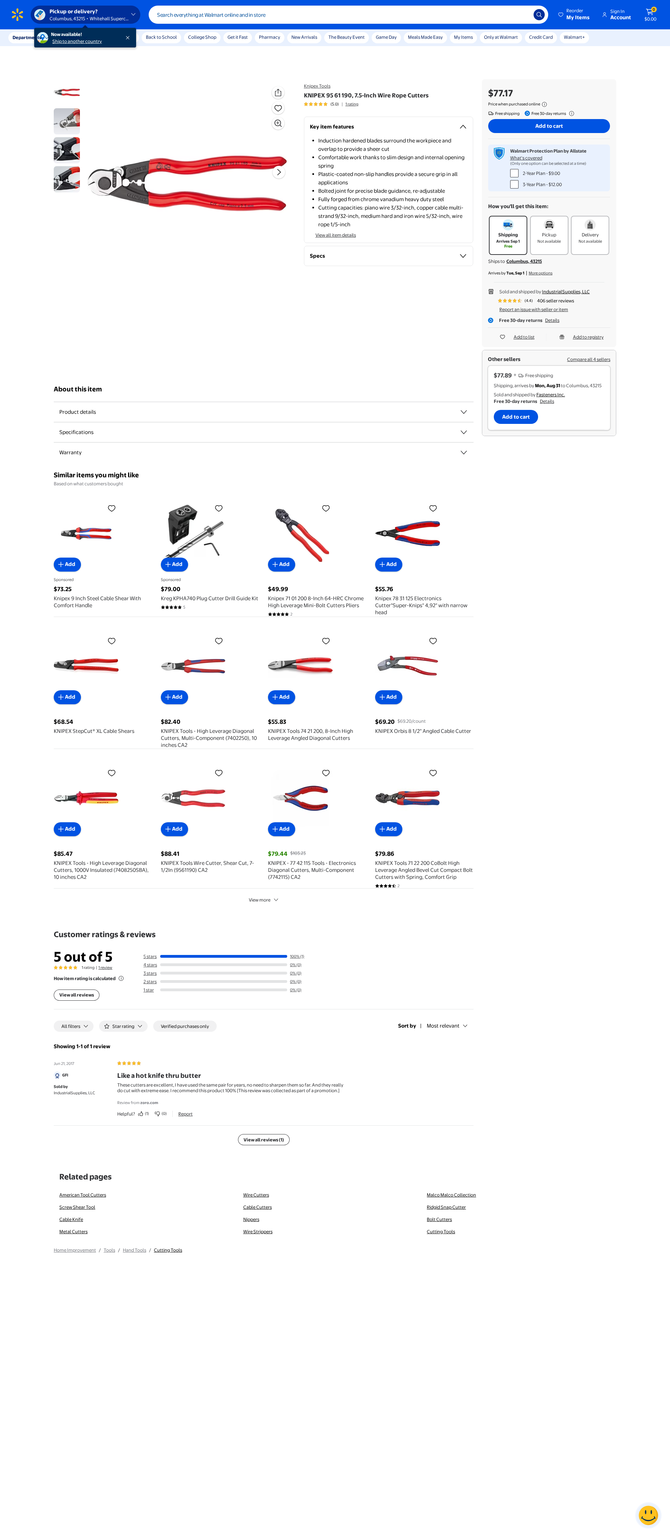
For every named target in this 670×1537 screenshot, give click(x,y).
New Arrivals (304, 37)
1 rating (351, 104)
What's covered (526, 157)
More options (540, 273)
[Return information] (570, 113)
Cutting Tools (441, 1231)
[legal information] (544, 104)
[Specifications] (464, 432)
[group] (331, 104)
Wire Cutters (256, 1195)
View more (259, 900)
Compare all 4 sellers (588, 359)
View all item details (335, 235)
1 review (105, 967)
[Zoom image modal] (278, 123)
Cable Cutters (257, 1207)
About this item (78, 389)
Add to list (524, 337)
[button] (574, 15)
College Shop (202, 37)
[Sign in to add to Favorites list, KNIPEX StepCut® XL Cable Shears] (111, 640)
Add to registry (588, 337)
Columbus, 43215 (524, 261)
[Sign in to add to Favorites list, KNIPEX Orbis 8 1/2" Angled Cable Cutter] (433, 640)
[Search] (539, 14)
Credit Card (541, 37)
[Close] (129, 38)
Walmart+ (574, 37)
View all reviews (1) (264, 1139)
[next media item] (279, 172)
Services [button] (70, 37)
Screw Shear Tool (77, 1207)
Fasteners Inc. (550, 394)
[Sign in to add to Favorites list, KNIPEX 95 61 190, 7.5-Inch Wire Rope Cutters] (278, 108)
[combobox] (348, 15)
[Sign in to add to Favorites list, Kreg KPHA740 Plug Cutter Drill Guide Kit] (218, 508)
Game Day (386, 37)
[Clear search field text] (523, 15)
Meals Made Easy (425, 37)
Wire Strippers (258, 1231)
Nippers (251, 1219)
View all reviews (76, 995)
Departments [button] (27, 37)
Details (552, 320)
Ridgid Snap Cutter (446, 1207)
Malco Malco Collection (451, 1195)
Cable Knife (71, 1219)
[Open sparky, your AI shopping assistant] (648, 1515)
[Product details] (464, 412)
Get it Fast (238, 37)
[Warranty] (464, 452)
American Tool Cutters (82, 1195)
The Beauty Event (346, 37)
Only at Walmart (501, 37)
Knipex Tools (317, 86)
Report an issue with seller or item (533, 309)
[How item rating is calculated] (121, 978)
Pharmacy (269, 37)
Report (185, 1114)
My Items (463, 37)
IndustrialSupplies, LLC (566, 291)
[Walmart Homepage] (17, 15)
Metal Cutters (73, 1231)
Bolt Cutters (439, 1219)
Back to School (161, 37)
